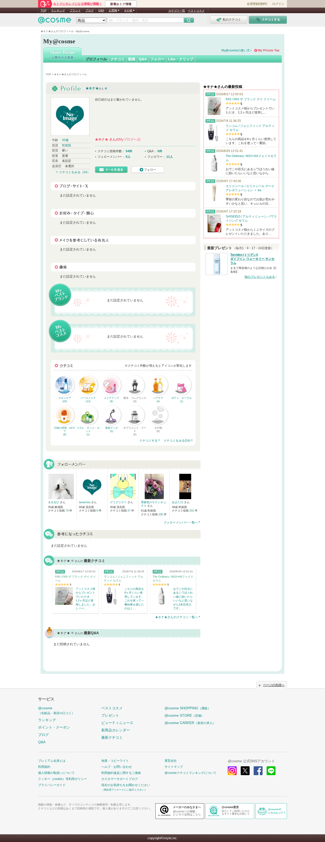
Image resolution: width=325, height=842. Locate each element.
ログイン (278, 4)
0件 (159, 151)
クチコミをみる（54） (74, 172)
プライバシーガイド (52, 785)
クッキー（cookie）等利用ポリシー (62, 779)
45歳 (65, 140)
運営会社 (171, 760)
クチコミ (117, 59)
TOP (43, 10)
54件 (129, 151)
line (271, 770)
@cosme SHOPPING (187, 708)
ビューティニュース (117, 723)
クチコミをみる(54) (177, 440)
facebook (258, 770)
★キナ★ (92, 88)
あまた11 (178, 502)
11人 (169, 157)
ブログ (89, 10)
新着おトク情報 (121, 4)
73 (67, 510)
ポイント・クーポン (54, 727)
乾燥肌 (66, 145)
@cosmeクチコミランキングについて (190, 773)
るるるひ (54, 502)
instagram (232, 770)
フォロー (157, 59)
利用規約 (44, 767)
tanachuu (85, 502)
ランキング (58, 10)
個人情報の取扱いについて (56, 773)
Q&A (101, 10)
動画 (131, 59)
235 (161, 514)
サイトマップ (174, 767)
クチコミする (148, 440)
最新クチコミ (112, 737)
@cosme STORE (184, 715)
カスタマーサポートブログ (119, 779)
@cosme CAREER (190, 723)
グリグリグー (118, 502)
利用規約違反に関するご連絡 (121, 773)
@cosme (56, 710)
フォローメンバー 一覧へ (181, 522)
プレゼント (110, 715)
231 (192, 510)
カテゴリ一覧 (176, 10)
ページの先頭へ (273, 685)
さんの (117, 139)
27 (129, 510)
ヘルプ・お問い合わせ (116, 767)
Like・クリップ (180, 59)
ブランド (75, 10)
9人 (128, 157)
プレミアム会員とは (52, 760)
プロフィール (96, 59)
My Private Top (268, 50)
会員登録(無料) (257, 4)
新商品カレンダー (115, 730)
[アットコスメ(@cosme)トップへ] (54, 21)
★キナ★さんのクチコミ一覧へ (176, 617)
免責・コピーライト (115, 760)
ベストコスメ (196, 10)
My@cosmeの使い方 (235, 50)
